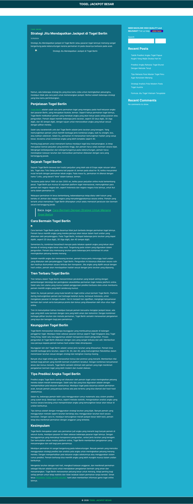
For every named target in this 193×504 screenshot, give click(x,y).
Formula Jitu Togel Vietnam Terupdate (148, 93)
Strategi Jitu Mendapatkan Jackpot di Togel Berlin (69, 33)
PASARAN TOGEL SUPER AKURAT (51, 478)
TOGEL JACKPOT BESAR (100, 500)
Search (131, 37)
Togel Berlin (36, 109)
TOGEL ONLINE (36, 29)
